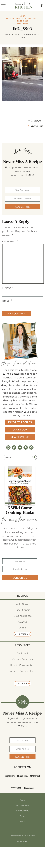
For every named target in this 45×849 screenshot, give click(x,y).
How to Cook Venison (22, 665)
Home (22, 16)
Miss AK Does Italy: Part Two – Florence (22, 19)
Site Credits (22, 841)
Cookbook (19, 429)
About (22, 800)
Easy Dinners (22, 610)
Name (7, 288)
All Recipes (21, 634)
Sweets (22, 621)
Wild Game (22, 604)
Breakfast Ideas (23, 615)
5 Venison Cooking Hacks (22, 671)
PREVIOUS (36, 126)
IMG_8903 (34, 120)
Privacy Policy (22, 811)
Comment (10, 241)
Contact (22, 821)
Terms (22, 816)
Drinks (22, 627)
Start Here (21, 683)
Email (7, 300)
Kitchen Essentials (22, 659)
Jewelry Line (20, 437)
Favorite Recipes (20, 422)
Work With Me (22, 805)
